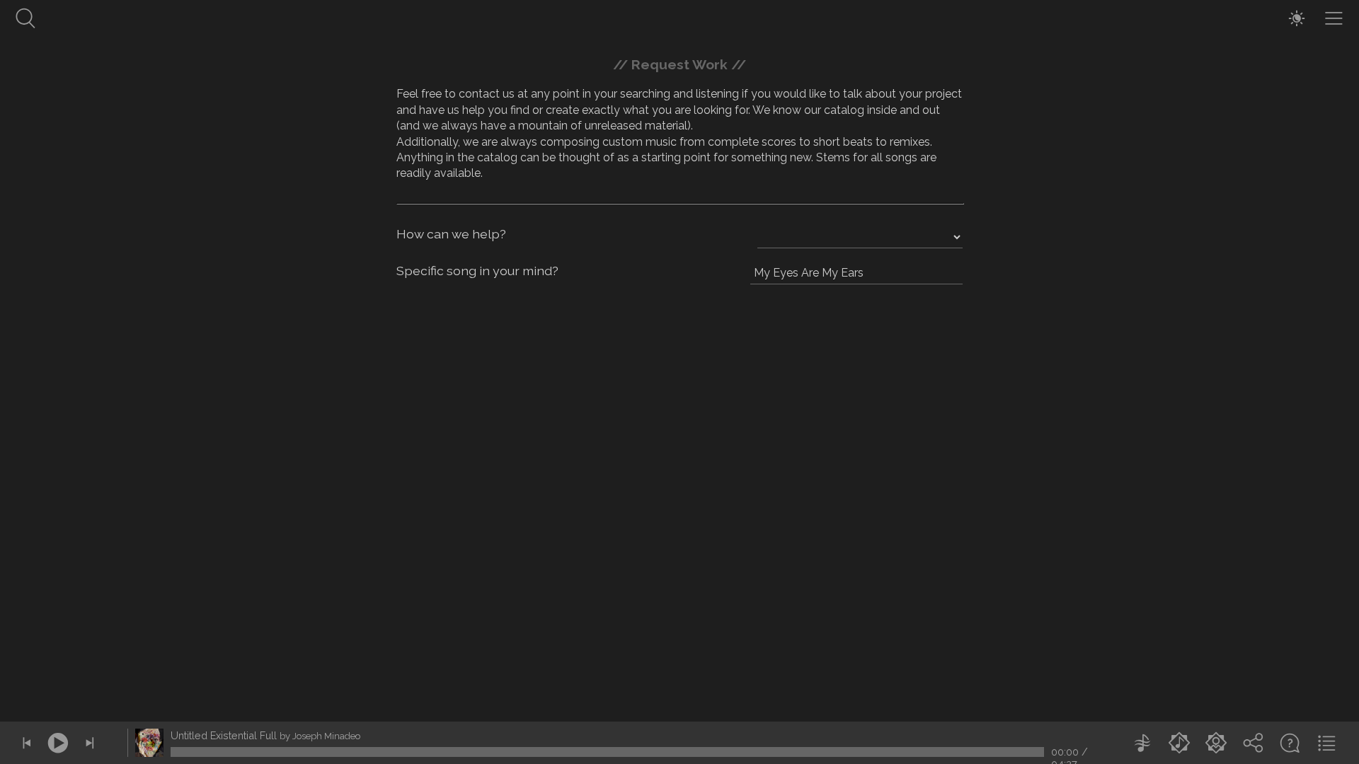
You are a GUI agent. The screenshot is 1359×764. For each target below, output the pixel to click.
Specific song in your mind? (477, 270)
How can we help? (451, 233)
